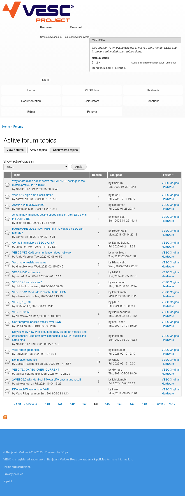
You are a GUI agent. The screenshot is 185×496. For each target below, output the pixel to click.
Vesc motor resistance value (29, 262)
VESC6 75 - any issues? (27, 282)
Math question (101, 57)
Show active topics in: (18, 161)
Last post (116, 175)
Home (31, 90)
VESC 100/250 (21, 312)
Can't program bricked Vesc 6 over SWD (36, 322)
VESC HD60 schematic (26, 272)
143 (84, 404)
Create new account (51, 37)
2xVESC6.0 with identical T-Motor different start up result (46, 379)
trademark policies (94, 459)
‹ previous (30, 404)
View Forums (15, 149)
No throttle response (24, 359)
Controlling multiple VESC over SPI (33, 242)
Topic (17, 175)
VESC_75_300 (21, 302)
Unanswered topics (65, 149)
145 (107, 404)
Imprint (7, 481)
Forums (92, 111)
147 (132, 404)
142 (72, 404)
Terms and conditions (16, 467)
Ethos (31, 111)
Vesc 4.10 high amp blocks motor (32, 195)
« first (17, 404)
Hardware (153, 90)
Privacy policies (13, 474)
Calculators (92, 101)
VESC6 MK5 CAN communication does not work (41, 252)
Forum (167, 175)
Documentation (31, 101)
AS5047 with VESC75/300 (28, 204)
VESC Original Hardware (171, 185)
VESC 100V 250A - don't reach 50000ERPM (39, 292)
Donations (153, 101)
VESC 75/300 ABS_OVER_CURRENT (35, 369)
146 (119, 404)
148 (144, 404)
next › (161, 404)
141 (60, 404)
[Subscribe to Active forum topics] (5, 416)
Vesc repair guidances (25, 349)
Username (47, 27)
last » (171, 404)
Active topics (37, 149)
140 (47, 404)
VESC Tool (92, 90)
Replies (97, 175)
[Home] (38, 11)
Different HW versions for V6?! (30, 389)
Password (76, 27)
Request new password (76, 37)
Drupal (65, 452)
